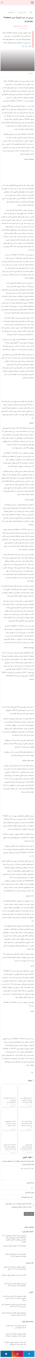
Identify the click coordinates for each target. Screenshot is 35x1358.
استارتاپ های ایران (27, 1231)
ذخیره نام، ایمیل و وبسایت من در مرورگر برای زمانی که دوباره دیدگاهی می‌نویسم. (18, 1205)
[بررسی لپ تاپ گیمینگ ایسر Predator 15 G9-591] (17, 60)
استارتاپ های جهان (27, 1321)
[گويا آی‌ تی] (17, 3)
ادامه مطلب (24, 46)
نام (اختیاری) (30, 1183)
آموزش (31, 1292)
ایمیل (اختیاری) (29, 1192)
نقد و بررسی (22, 12)
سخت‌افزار (11, 12)
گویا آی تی (31, 106)
